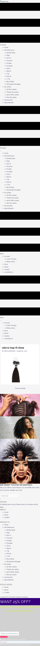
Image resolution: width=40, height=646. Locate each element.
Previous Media (20, 388)
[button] (3, 502)
